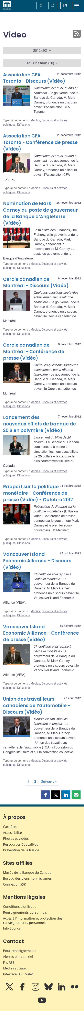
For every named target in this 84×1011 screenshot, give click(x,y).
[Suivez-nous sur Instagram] (35, 989)
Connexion (14, 884)
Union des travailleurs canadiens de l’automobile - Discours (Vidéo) (36, 705)
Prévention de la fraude (21, 850)
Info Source (12, 928)
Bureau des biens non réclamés (27, 878)
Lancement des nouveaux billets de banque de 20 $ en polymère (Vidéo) (39, 424)
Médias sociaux (15, 968)
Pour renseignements (19, 950)
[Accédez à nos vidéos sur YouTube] (42, 1003)
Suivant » (49, 781)
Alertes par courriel (18, 956)
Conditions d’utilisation (21, 906)
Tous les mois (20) (40, 63)
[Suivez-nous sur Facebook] (22, 989)
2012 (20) (40, 50)
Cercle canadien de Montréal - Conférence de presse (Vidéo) (33, 351)
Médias (35, 120)
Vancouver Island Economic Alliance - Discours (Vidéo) (37, 560)
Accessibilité (12, 832)
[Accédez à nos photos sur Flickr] (75, 989)
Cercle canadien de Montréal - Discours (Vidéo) (36, 282)
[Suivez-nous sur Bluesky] (48, 989)
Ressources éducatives (20, 844)
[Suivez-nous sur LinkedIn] (62, 989)
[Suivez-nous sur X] (9, 989)
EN (65, 5)
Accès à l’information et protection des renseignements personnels (32, 920)
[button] (45, 794)
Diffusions (23, 124)
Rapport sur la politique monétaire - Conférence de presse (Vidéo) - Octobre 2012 (38, 493)
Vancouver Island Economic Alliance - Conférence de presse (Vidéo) (41, 633)
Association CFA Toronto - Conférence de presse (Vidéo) (40, 142)
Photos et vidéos (16, 838)
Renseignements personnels (25, 912)
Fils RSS (8, 962)
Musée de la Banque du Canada (27, 872)
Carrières (10, 826)
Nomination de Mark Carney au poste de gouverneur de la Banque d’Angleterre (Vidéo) (40, 213)
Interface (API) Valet (18, 974)
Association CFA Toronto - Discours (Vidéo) (34, 78)
